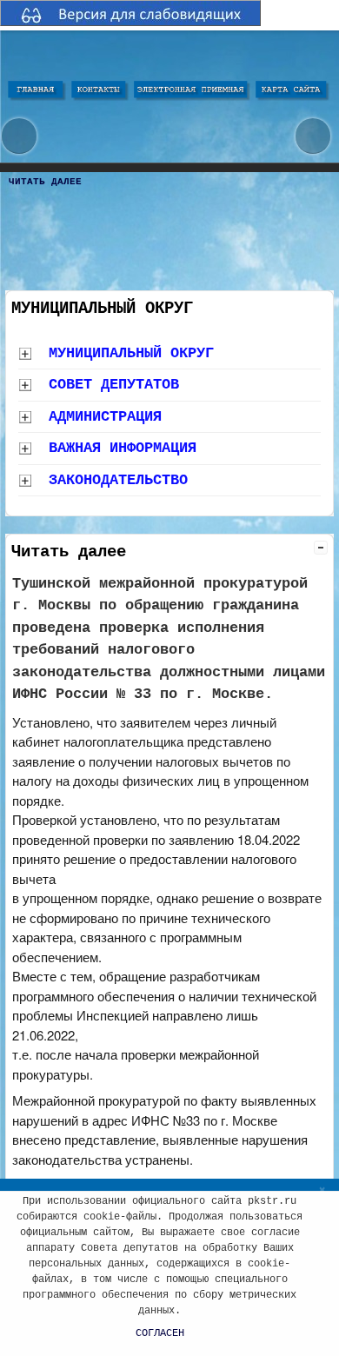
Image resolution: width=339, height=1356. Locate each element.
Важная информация (122, 448)
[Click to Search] (313, 136)
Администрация (105, 417)
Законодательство (118, 480)
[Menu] (19, 136)
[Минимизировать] (321, 548)
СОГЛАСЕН (160, 1333)
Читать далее (45, 181)
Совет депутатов (114, 384)
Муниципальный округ (131, 353)
